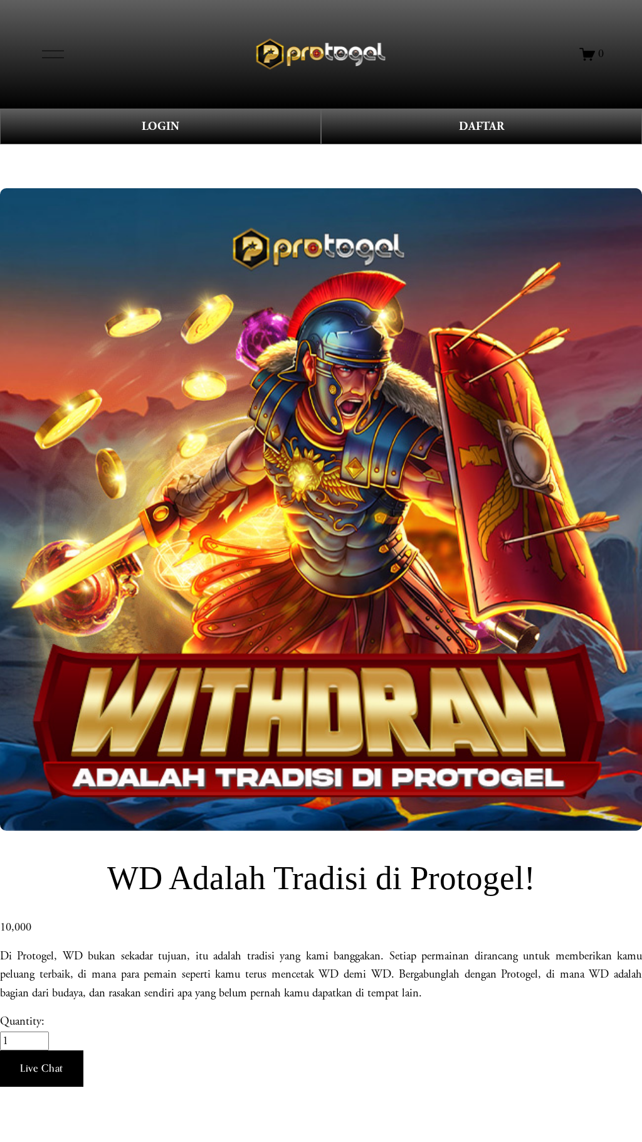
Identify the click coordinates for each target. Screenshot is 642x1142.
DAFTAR (481, 126)
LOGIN (160, 126)
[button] (41, 1068)
